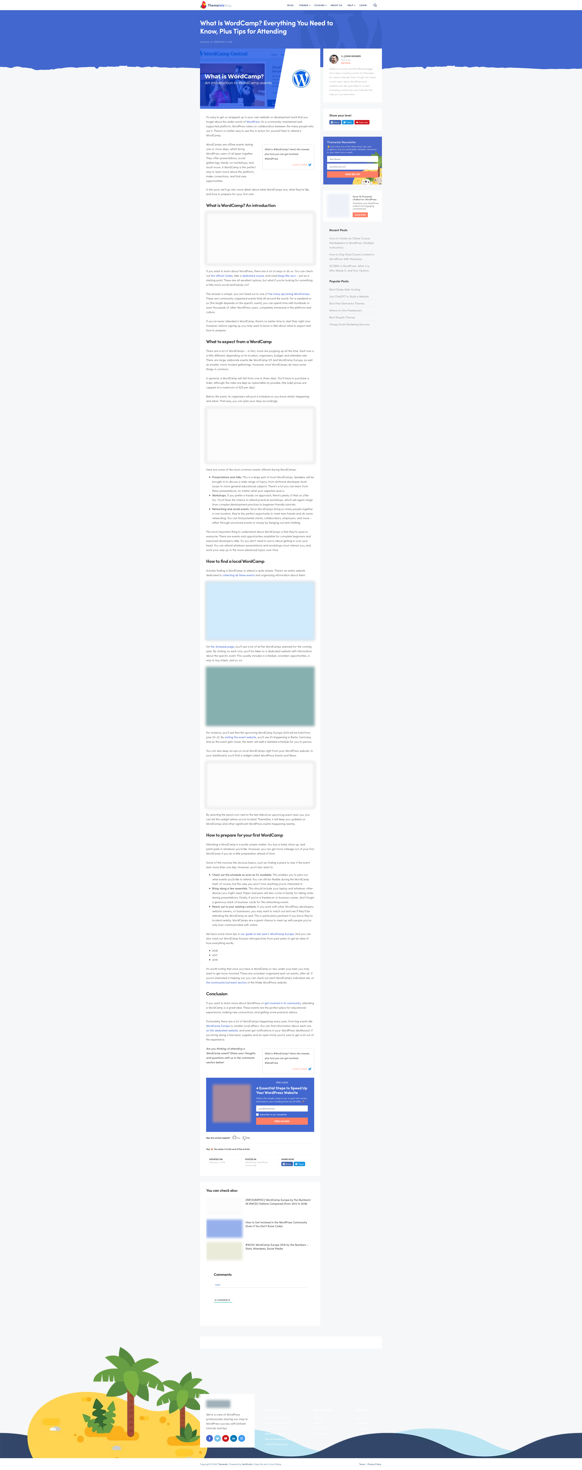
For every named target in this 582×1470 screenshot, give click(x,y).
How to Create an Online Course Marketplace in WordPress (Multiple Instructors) (351, 242)
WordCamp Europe (218, 1026)
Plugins (319, 5)
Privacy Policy (374, 1464)
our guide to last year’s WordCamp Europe (267, 934)
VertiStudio (247, 1464)
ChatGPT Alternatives (276, 1444)
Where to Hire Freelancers (345, 310)
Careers (360, 1433)
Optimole (319, 1423)
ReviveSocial (320, 1433)
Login (363, 5)
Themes (303, 5)
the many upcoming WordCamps (288, 294)
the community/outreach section (226, 982)
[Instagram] (241, 1441)
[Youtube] (225, 1441)
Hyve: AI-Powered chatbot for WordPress (365, 198)
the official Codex (222, 275)
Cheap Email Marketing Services (349, 324)
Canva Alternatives (275, 1428)
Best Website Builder (276, 1433)
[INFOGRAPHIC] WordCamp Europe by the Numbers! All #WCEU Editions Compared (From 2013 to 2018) (278, 1201)
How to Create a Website (278, 1423)
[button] (374, 5)
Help (350, 5)
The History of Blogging (277, 1417)
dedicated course (253, 275)
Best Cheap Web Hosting (344, 289)
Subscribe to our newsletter (273, 1114)
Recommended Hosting (277, 1439)
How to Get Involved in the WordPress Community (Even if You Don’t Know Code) (276, 1224)
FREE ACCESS (281, 1121)
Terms (362, 1464)
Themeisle (223, 1464)
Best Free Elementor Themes (347, 303)
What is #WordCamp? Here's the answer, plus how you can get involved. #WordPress (287, 153)
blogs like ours (287, 275)
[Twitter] (217, 1441)
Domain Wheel (321, 1428)
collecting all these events (238, 575)
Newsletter (361, 1423)
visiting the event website (240, 737)
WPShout (319, 1417)
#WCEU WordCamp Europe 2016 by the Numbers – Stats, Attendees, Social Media (277, 1246)
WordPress (253, 121)
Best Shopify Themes (342, 317)
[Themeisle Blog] (228, 5)
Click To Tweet (300, 164)
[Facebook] (210, 1441)
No (248, 1137)
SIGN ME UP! (352, 174)
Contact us (362, 1428)
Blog (290, 5)
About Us (336, 5)
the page (222, 646)
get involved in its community (283, 1003)
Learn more (360, 214)
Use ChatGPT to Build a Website (349, 296)
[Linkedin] (233, 1441)
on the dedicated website (222, 1030)
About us (361, 1417)
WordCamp (250, 1162)
